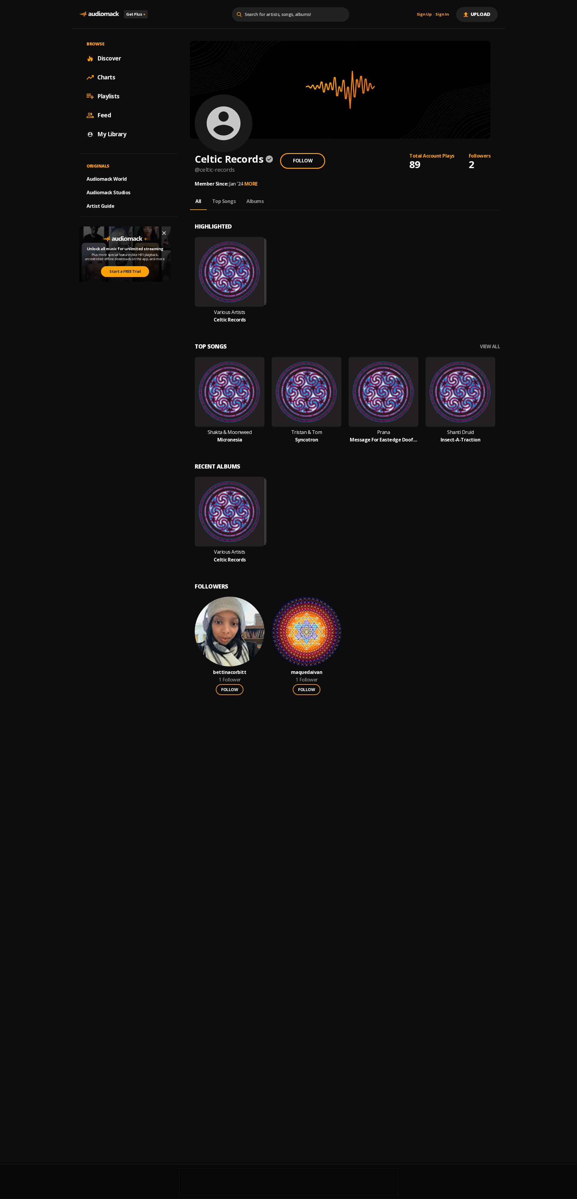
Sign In (442, 14)
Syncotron (306, 440)
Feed (104, 115)
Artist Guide (100, 206)
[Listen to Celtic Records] (229, 272)
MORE (251, 183)
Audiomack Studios (108, 192)
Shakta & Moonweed (230, 432)
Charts (106, 77)
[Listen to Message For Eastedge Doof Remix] (383, 392)
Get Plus (135, 14)
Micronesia (229, 440)
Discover (109, 58)
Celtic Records (230, 320)
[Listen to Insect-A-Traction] (460, 392)
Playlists (108, 96)
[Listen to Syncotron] (306, 392)
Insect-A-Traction (461, 440)
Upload (481, 14)
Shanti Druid (460, 432)
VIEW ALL (490, 346)
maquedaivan (306, 672)
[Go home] (99, 14)
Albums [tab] (255, 201)
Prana (383, 432)
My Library (111, 134)
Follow (302, 160)
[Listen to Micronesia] (229, 392)
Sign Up (424, 14)
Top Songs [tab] (224, 201)
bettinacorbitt (229, 672)
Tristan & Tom (306, 432)
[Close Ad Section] (164, 233)
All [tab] (198, 201)
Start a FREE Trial (125, 271)
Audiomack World (107, 179)
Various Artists (229, 312)
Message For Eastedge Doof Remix (383, 440)
